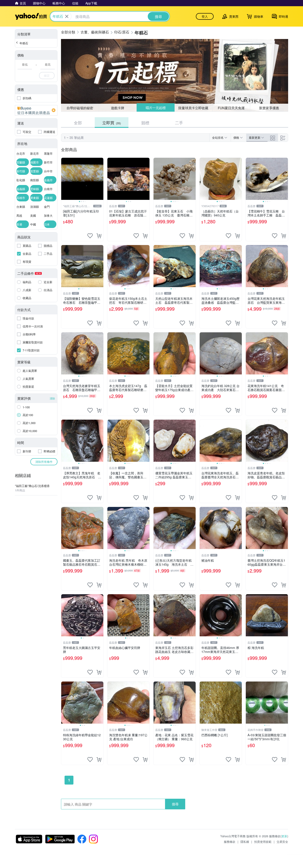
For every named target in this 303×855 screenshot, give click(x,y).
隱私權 (244, 841)
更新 (284, 836)
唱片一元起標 (156, 107)
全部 (78, 122)
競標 (145, 122)
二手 (179, 122)
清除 (52, 398)
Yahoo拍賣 (31, 16)
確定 (47, 75)
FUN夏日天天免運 (231, 107)
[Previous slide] (64, 178)
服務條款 (229, 841)
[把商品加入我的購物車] (99, 235)
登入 (205, 16)
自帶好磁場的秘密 (80, 107)
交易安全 (282, 841)
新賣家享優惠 (269, 107)
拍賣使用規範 (263, 841)
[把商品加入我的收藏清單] (90, 235)
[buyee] (36, 110)
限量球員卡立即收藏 (193, 107)
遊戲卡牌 (117, 107)
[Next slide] (100, 178)
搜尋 (175, 804)
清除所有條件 (44, 462)
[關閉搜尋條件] (66, 16)
